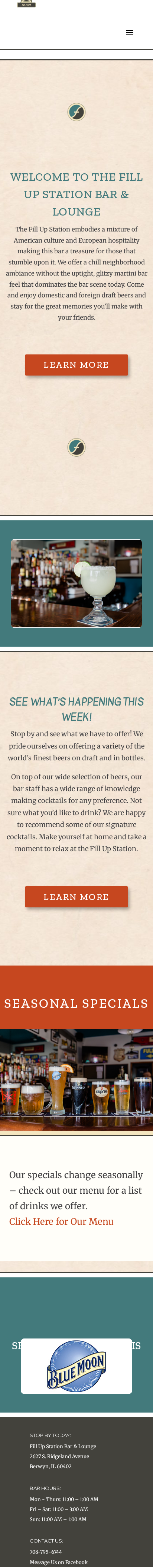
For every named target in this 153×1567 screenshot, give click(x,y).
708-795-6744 (46, 1552)
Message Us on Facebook (59, 1562)
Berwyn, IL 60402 (51, 1466)
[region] (76, 583)
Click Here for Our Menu (61, 1221)
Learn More (76, 364)
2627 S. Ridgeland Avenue (59, 1456)
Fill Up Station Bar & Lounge (63, 1446)
